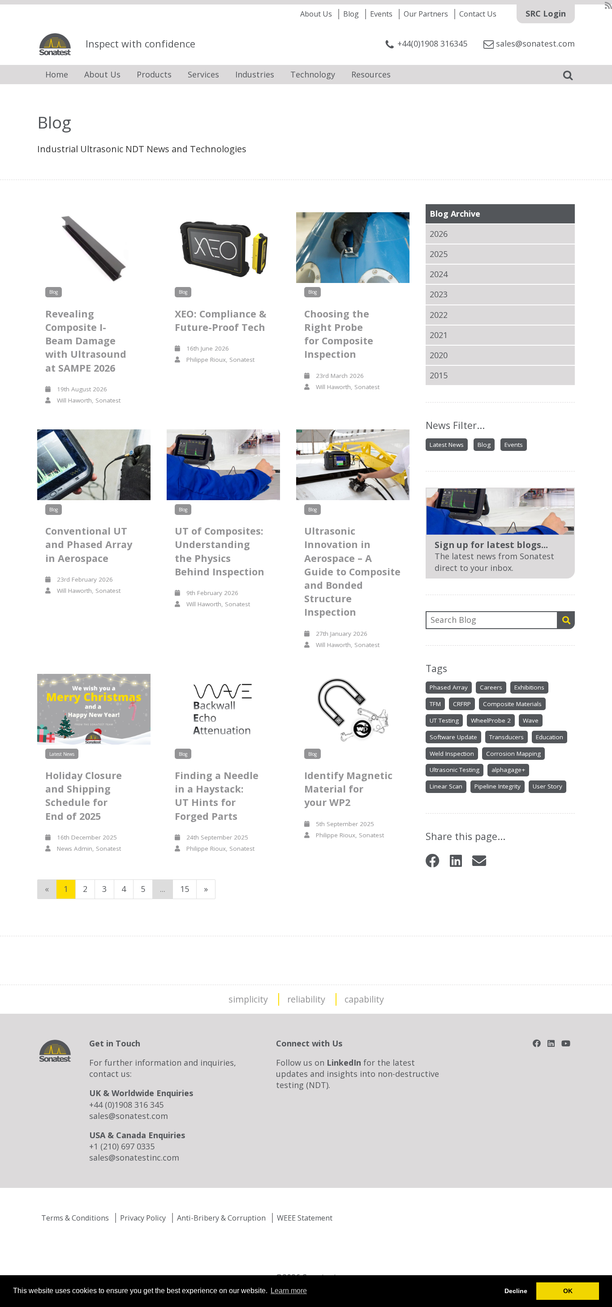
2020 (439, 355)
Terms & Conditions (75, 1218)
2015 (439, 375)
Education (549, 737)
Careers (491, 687)
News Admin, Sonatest (86, 848)
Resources (371, 74)
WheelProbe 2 (491, 720)
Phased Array (449, 687)
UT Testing (444, 720)
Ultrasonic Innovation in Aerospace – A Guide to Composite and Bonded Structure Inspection (352, 571)
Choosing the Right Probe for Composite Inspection (338, 334)
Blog (351, 14)
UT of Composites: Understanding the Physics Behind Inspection (219, 551)
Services (203, 74)
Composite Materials (512, 704)
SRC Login (546, 13)
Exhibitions (529, 687)
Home (56, 74)
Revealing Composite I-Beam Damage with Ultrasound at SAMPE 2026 (85, 340)
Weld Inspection (452, 754)
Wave (531, 720)
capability (364, 999)
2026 (439, 233)
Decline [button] (515, 1290)
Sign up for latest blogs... (491, 545)
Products (154, 74)
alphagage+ (508, 770)
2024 (439, 274)
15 (184, 888)
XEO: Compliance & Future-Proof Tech (220, 320)
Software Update (453, 737)
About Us (316, 14)
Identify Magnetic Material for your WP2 (348, 789)
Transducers (506, 737)
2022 (439, 314)
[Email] (479, 860)
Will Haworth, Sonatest (86, 400)
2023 (439, 294)
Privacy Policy (143, 1218)
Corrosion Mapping (513, 754)
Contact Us (477, 14)
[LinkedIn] (456, 860)
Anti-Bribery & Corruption (221, 1218)
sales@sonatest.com (128, 1115)
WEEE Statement (304, 1218)
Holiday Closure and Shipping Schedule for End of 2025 (83, 796)
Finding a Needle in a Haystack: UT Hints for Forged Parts (217, 796)
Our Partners (426, 14)
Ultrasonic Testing (454, 770)
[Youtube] (565, 1043)
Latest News (447, 445)
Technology (312, 74)
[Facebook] (433, 860)
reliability (306, 999)
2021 (439, 335)
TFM (435, 704)
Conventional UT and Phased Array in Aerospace (88, 544)
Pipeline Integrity (497, 786)
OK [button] (568, 1290)
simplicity (248, 999)
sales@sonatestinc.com (134, 1157)
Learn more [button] (289, 1290)
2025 (439, 254)
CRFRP (462, 704)
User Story (547, 786)
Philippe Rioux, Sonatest (217, 360)
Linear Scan (446, 786)
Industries (254, 74)
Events (381, 14)
